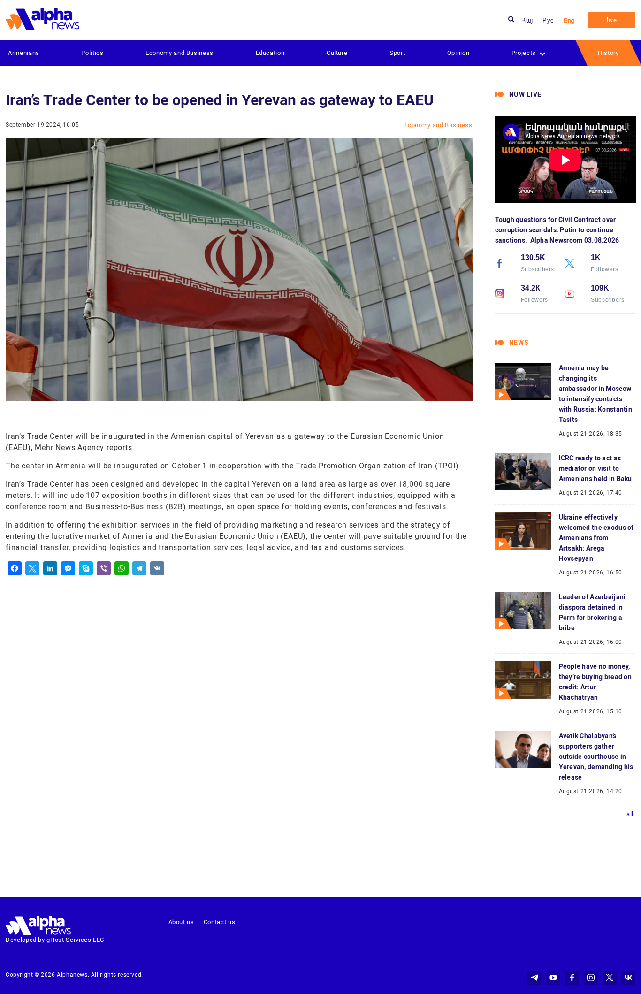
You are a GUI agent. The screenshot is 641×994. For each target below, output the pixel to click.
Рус (548, 20)
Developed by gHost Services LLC (55, 939)
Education (270, 52)
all (629, 814)
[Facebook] (14, 568)
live (612, 19)
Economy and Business (179, 52)
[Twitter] (32, 568)
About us (181, 921)
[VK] (157, 568)
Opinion (458, 52)
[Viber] (104, 568)
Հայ (527, 20)
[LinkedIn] (50, 568)
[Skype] (86, 568)
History (608, 52)
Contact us (220, 921)
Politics (92, 52)
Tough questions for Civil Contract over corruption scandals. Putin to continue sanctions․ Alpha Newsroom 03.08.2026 (557, 230)
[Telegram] (139, 568)
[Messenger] (68, 568)
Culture (337, 52)
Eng (569, 20)
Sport (397, 52)
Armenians (23, 52)
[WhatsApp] (121, 568)
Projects (523, 52)
